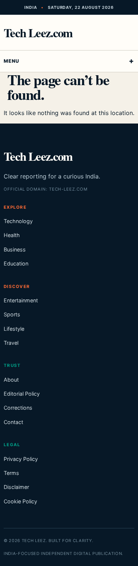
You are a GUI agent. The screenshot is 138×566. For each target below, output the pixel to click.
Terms (11, 473)
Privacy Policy (21, 459)
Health (12, 235)
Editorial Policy (22, 393)
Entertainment (21, 300)
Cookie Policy (20, 501)
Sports (12, 314)
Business (15, 249)
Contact (13, 422)
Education (16, 263)
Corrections (18, 407)
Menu (11, 61)
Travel (11, 343)
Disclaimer (16, 487)
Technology (18, 221)
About (11, 379)
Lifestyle (14, 329)
